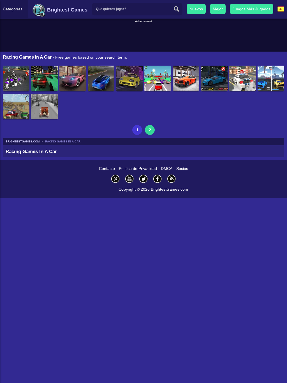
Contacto (107, 168)
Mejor (218, 9)
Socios (182, 168)
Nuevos (196, 9)
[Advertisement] (143, 36)
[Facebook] (157, 179)
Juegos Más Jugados (251, 9)
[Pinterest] (115, 179)
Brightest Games (66, 10)
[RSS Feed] (171, 179)
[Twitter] (143, 179)
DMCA (166, 168)
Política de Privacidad (138, 168)
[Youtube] (129, 179)
